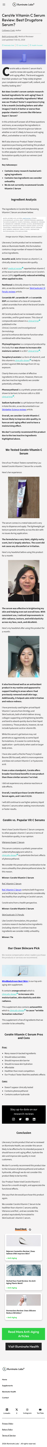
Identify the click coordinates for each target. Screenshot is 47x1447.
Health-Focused (37, 45)
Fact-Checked (23, 45)
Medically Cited (9, 45)
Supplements (7, 1385)
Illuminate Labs (13, 1443)
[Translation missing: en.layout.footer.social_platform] (13, 1119)
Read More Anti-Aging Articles (23, 1334)
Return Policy (7, 1429)
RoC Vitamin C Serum (11, 889)
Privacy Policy (7, 1423)
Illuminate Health (9, 1392)
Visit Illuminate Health (23, 1346)
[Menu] (4, 4)
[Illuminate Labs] (23, 4)
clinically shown (9, 855)
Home (4, 1379)
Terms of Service (9, 1435)
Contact (5, 1397)
